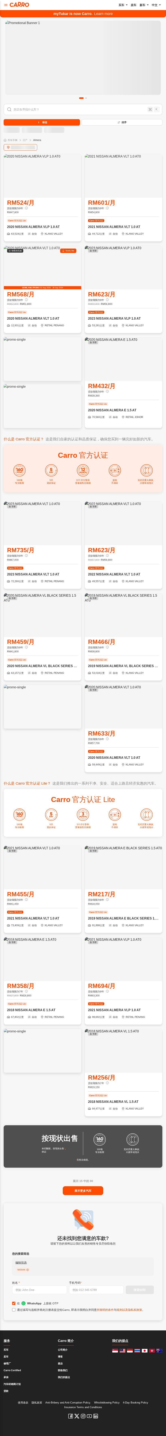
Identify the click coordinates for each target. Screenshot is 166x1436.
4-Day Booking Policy (135, 1402)
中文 (154, 5)
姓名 (16, 1282)
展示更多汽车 (83, 1190)
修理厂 (7, 1363)
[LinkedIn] (95, 1416)
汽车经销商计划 (12, 1384)
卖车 (133, 5)
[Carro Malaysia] (123, 1351)
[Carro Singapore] (115, 1351)
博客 (60, 1356)
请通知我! (140, 1289)
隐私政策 (37, 1402)
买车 (121, 5)
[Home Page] (19, 4)
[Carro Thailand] (137, 1351)
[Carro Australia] (159, 1351)
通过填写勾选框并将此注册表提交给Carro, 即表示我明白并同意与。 (81, 1309)
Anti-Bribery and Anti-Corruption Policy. (68, 1402)
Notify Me (70, 251)
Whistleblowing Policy (107, 1402)
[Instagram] (83, 1416)
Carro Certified (12, 1370)
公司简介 (63, 1349)
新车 (142, 5)
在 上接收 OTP (37, 1303)
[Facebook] (70, 1416)
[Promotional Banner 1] (83, 58)
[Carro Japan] (145, 1351)
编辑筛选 (21, 1262)
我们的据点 (64, 1377)
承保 (6, 1377)
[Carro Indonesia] (130, 1351)
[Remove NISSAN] (27, 1270)
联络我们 (63, 1370)
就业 (60, 1363)
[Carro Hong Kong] (152, 1351)
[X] (76, 1416)
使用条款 (23, 1402)
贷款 (6, 1391)
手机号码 (75, 1282)
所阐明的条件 (105, 1309)
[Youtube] (89, 1416)
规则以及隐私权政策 (129, 1309)
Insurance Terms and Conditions (83, 1407)
